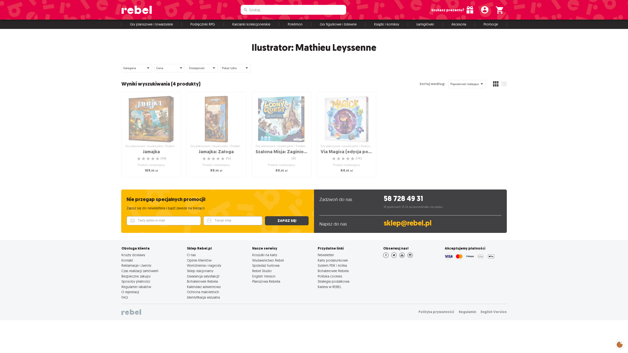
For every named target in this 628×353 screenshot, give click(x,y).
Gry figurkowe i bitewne (338, 24)
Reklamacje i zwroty (136, 265)
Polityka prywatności (436, 312)
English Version (263, 276)
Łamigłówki (425, 24)
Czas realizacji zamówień (139, 271)
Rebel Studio (262, 271)
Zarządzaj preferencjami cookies (619, 344)
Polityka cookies (330, 276)
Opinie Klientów (199, 260)
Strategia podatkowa (333, 281)
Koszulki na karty (264, 255)
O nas (191, 255)
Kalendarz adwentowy (204, 287)
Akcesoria (458, 24)
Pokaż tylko (229, 68)
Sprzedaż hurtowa (265, 265)
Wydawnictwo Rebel (268, 260)
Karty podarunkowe (333, 260)
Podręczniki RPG (202, 24)
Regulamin (467, 312)
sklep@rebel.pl (408, 223)
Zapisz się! (286, 220)
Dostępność (197, 68)
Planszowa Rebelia (266, 281)
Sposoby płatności (135, 281)
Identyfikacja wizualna (203, 297)
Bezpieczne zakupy (136, 276)
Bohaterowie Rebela (202, 281)
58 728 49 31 (403, 198)
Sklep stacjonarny (200, 271)
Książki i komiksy (386, 24)
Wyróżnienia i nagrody (204, 265)
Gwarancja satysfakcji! (203, 276)
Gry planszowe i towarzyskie (151, 24)
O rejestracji (130, 292)
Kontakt (127, 260)
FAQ (124, 297)
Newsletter (326, 255)
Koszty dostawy (133, 255)
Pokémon (295, 24)
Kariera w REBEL (329, 287)
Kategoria (129, 68)
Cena (159, 68)
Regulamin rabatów (136, 287)
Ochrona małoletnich (203, 292)
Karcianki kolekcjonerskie (251, 24)
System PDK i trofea (332, 265)
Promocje (491, 24)
